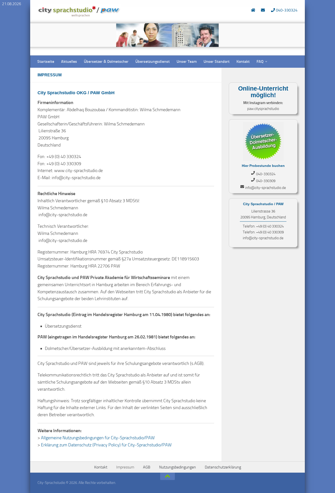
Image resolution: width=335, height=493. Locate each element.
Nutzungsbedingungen (177, 467)
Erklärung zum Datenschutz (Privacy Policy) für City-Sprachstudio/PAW (106, 445)
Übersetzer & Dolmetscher (106, 61)
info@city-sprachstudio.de (265, 188)
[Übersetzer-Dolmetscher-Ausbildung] (263, 160)
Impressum (125, 467)
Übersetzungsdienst (152, 61)
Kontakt (243, 61)
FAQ (260, 61)
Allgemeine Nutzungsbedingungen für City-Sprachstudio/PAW (98, 437)
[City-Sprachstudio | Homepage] (79, 11)
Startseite (45, 61)
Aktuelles (69, 61)
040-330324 (286, 10)
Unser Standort (217, 61)
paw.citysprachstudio (263, 109)
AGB (146, 467)
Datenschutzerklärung (223, 467)
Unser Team (187, 61)
